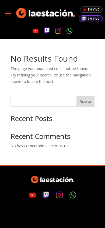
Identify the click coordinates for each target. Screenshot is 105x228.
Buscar (85, 101)
